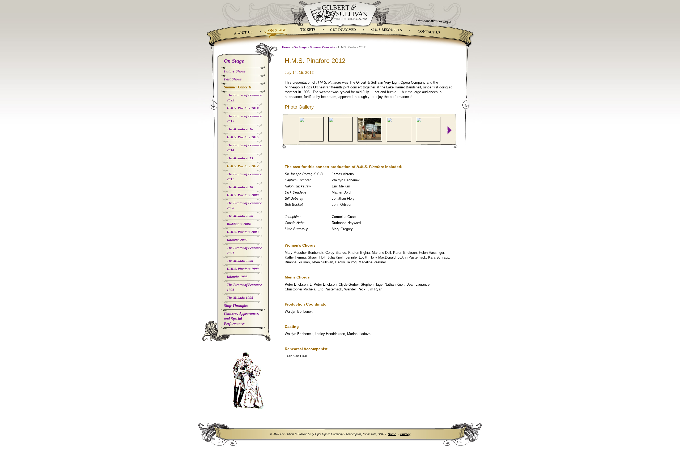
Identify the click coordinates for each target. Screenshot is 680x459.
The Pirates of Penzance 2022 (244, 97)
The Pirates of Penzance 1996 (244, 287)
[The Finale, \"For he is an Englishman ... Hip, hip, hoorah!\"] (369, 129)
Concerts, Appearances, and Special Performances (242, 319)
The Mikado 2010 (240, 187)
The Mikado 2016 (240, 129)
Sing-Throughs (236, 306)
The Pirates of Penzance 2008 (244, 205)
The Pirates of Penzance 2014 (244, 147)
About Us (244, 31)
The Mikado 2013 (240, 158)
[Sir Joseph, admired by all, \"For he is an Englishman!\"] (399, 129)
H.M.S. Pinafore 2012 (243, 166)
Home (286, 47)
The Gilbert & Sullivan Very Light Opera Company (339, 12)
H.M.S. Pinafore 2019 (243, 108)
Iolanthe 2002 (237, 240)
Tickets (307, 30)
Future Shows (234, 71)
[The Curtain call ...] (340, 129)
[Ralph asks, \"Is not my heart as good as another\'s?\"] (311, 129)
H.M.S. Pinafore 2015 (243, 137)
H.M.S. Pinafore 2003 (243, 232)
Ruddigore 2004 (239, 224)
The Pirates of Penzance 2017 (244, 118)
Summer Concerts (237, 87)
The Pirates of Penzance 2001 (244, 250)
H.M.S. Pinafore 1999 (243, 269)
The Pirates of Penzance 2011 (244, 176)
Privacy (405, 434)
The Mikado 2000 (240, 261)
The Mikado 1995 (240, 298)
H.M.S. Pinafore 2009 (243, 195)
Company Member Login (434, 19)
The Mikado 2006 (240, 216)
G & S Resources (388, 29)
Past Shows (232, 79)
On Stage (278, 30)
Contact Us (428, 34)
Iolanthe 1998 (237, 277)
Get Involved (345, 30)
